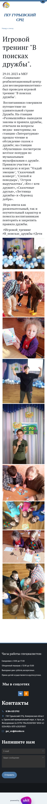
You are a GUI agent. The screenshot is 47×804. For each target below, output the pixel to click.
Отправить (9, 775)
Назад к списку (7, 28)
